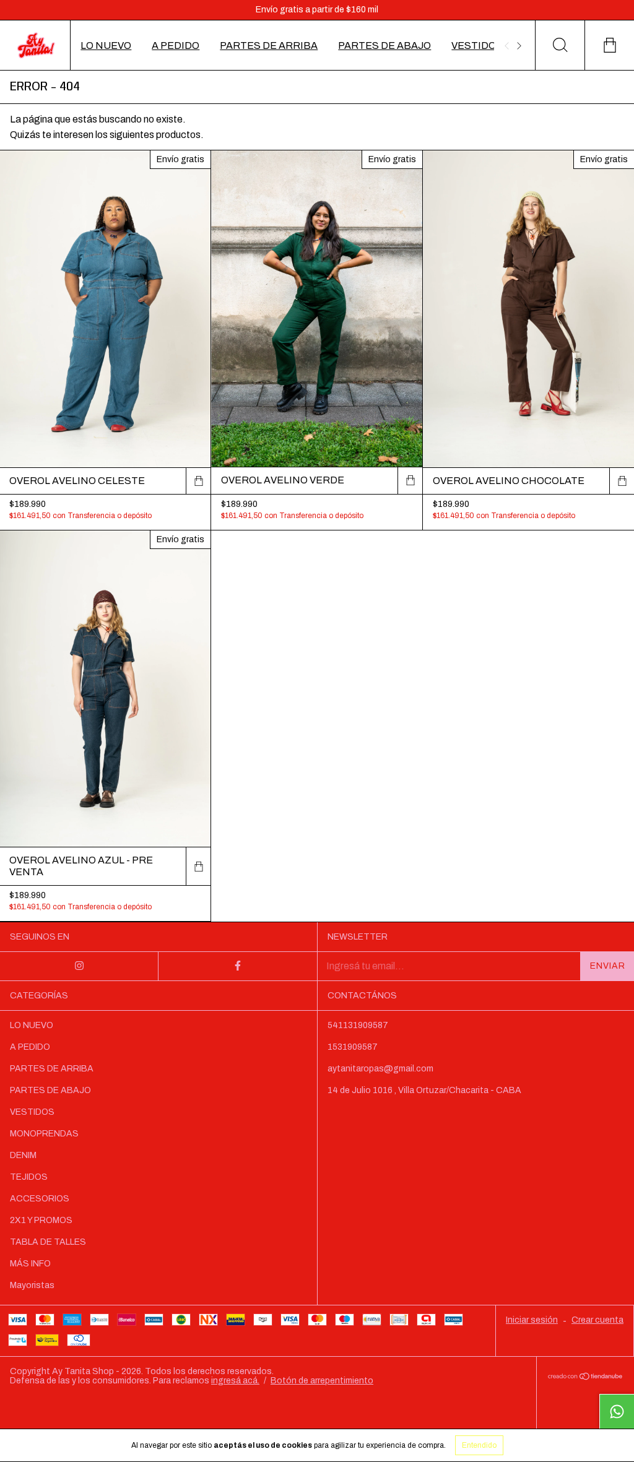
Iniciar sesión (532, 1320)
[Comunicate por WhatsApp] (616, 1411)
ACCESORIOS (39, 1198)
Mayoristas (32, 1285)
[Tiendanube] (585, 1377)
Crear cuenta (597, 1320)
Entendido (479, 1445)
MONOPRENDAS (44, 1133)
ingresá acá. (235, 1380)
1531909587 (353, 1047)
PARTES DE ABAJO (384, 45)
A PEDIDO (175, 45)
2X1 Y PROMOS (41, 1220)
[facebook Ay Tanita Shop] (238, 966)
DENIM (23, 1155)
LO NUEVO (105, 45)
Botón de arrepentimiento (322, 1380)
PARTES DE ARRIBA (269, 45)
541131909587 (358, 1025)
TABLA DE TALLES (48, 1242)
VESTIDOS (477, 45)
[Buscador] (559, 45)
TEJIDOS (29, 1177)
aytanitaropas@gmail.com (380, 1068)
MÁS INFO (30, 1263)
